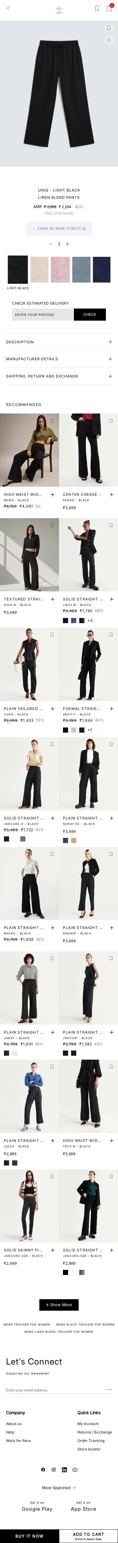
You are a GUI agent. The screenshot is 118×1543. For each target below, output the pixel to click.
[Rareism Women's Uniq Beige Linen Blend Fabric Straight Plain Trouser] (39, 270)
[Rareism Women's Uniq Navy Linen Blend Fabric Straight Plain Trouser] (101, 270)
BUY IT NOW (29, 1536)
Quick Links (88, 1412)
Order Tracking (90, 1440)
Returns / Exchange (94, 1432)
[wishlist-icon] (97, 9)
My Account (88, 1423)
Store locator (89, 1449)
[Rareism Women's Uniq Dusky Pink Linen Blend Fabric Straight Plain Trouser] (60, 270)
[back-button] (8, 7)
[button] (44, 174)
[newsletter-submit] (108, 1390)
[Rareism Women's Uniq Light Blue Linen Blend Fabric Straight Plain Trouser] (81, 270)
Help (10, 1432)
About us (13, 1423)
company (15, 1412)
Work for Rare (18, 1440)
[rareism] (59, 10)
